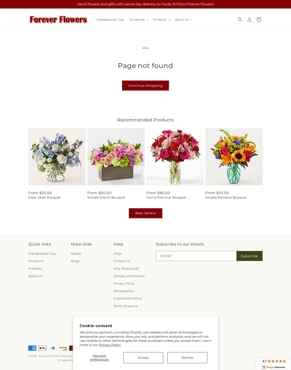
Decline (187, 358)
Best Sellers (145, 213)
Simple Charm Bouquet (106, 197)
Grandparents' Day (42, 253)
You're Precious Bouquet (166, 197)
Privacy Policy (110, 345)
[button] (138, 19)
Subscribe (249, 256)
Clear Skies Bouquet (44, 197)
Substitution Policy (128, 298)
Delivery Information (129, 276)
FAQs (118, 253)
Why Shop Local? (127, 269)
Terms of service (126, 306)
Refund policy (124, 291)
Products (35, 269)
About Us (35, 276)
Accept (143, 358)
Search (76, 253)
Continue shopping (145, 86)
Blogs (75, 261)
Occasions (36, 261)
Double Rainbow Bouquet (226, 197)
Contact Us (122, 261)
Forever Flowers (49, 355)
